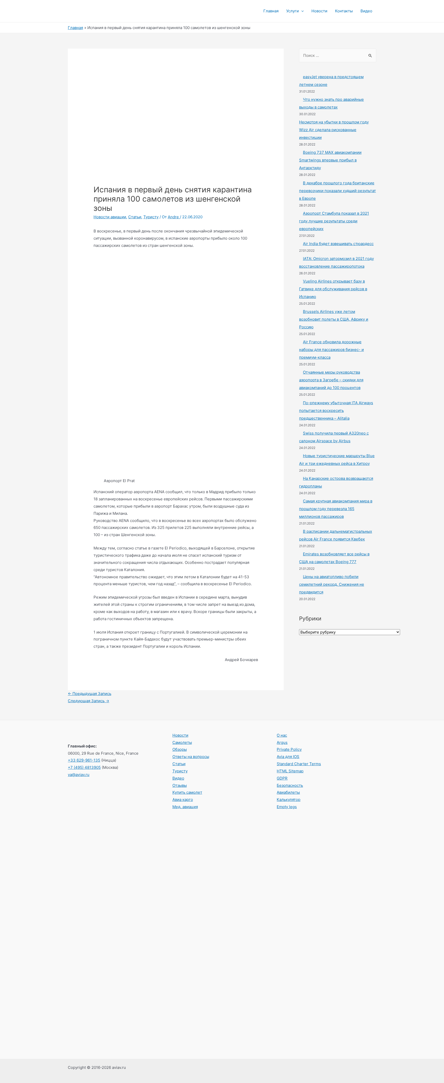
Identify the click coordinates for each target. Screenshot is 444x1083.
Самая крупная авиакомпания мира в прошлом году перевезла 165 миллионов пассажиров (335, 509)
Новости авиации (110, 216)
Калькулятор (288, 799)
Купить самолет (187, 792)
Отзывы (179, 785)
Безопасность (290, 785)
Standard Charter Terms (299, 763)
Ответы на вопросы (190, 756)
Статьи (134, 216)
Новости (319, 10)
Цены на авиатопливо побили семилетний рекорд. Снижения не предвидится (331, 584)
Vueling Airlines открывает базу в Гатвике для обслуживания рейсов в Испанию (333, 289)
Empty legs (287, 806)
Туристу (151, 216)
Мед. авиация (185, 806)
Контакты (344, 10)
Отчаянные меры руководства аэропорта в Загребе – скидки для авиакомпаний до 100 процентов (331, 380)
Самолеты (182, 742)
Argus (282, 742)
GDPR (282, 778)
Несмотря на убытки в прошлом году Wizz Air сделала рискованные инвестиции (334, 130)
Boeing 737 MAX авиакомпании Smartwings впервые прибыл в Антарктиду (330, 160)
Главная (271, 10)
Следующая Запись (88, 700)
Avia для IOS (288, 756)
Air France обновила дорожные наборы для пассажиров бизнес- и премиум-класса (331, 349)
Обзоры (179, 749)
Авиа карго (182, 799)
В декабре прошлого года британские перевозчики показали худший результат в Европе (337, 190)
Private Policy (289, 749)
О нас (282, 735)
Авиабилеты (288, 792)
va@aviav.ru (78, 774)
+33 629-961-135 (84, 760)
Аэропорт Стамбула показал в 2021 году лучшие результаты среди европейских (334, 221)
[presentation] (301, 11)
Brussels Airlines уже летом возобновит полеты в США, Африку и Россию (333, 319)
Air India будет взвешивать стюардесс (338, 243)
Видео (366, 10)
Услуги (292, 10)
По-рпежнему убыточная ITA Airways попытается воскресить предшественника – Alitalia (336, 410)
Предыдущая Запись (89, 693)
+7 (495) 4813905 (84, 767)
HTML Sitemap (290, 771)
